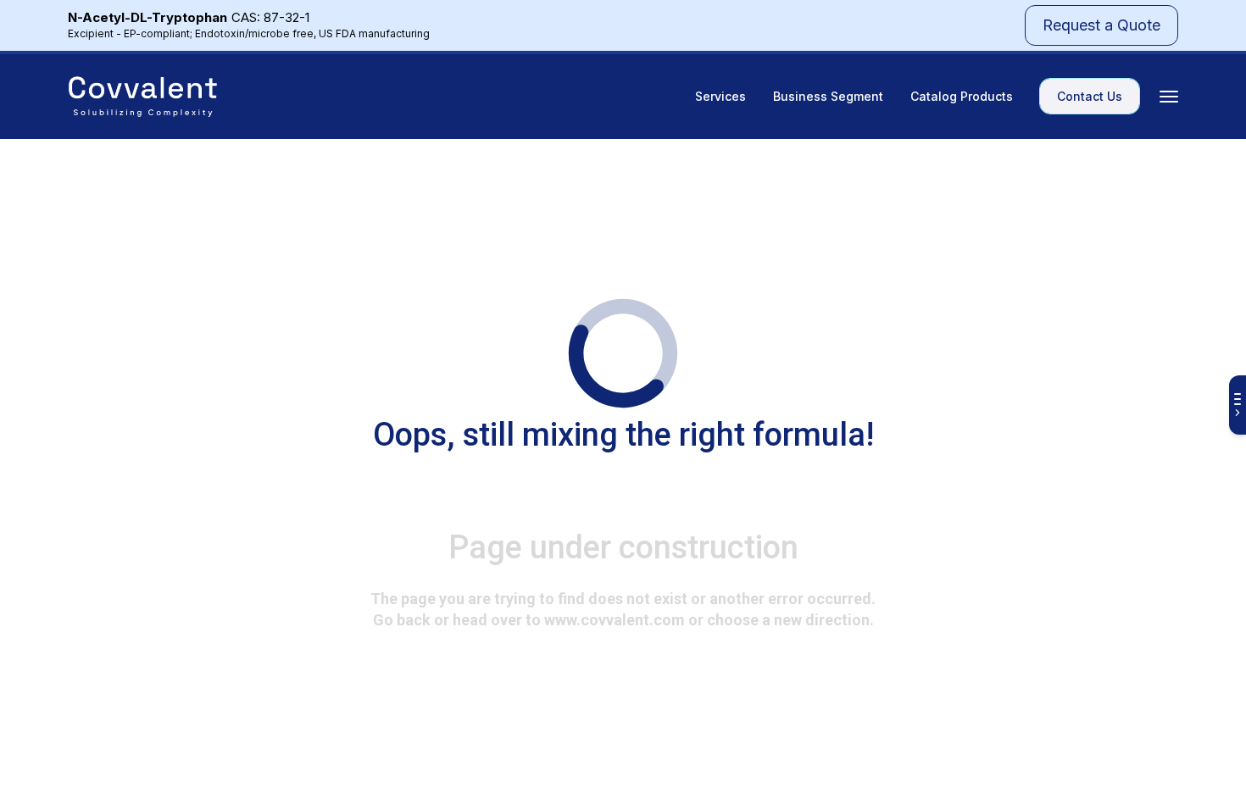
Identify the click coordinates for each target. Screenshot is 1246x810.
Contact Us (1089, 96)
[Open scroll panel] (1237, 405)
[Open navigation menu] (1169, 96)
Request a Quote (1101, 25)
